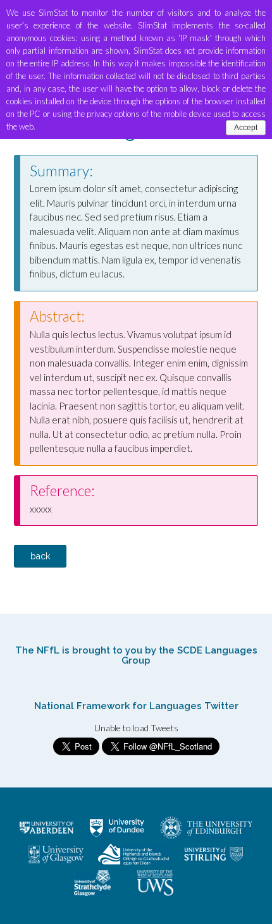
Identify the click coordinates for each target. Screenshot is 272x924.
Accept (245, 127)
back (40, 556)
